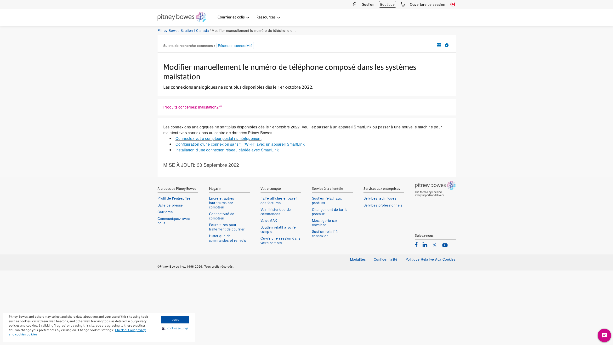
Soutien (368, 4)
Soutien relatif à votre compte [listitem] (278, 229)
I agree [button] (174, 319)
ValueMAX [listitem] (269, 220)
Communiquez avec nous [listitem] (174, 220)
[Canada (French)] (453, 4)
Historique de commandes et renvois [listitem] (227, 238)
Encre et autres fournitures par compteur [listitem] (221, 202)
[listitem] (416, 244)
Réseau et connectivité (235, 45)
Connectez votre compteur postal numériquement (218, 138)
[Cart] (403, 4)
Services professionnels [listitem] (383, 205)
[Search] (354, 4)
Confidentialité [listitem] (386, 259)
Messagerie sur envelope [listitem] (324, 222)
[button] (175, 328)
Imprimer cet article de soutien (446, 45)
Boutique (387, 4)
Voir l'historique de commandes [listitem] (276, 211)
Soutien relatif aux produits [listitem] (327, 200)
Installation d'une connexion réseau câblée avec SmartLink (227, 150)
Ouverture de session (427, 4)
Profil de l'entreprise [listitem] (174, 198)
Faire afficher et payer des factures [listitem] (279, 200)
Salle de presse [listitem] (170, 205)
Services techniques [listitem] (380, 198)
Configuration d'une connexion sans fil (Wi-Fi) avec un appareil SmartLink (240, 144)
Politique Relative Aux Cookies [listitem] (431, 259)
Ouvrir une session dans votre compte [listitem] (281, 240)
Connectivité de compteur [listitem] (221, 216)
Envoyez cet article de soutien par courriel (439, 45)
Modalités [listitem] (358, 259)
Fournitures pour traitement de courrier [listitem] (227, 227)
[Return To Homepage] (182, 17)
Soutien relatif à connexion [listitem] (325, 233)
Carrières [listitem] (165, 212)
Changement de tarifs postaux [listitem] (329, 211)
